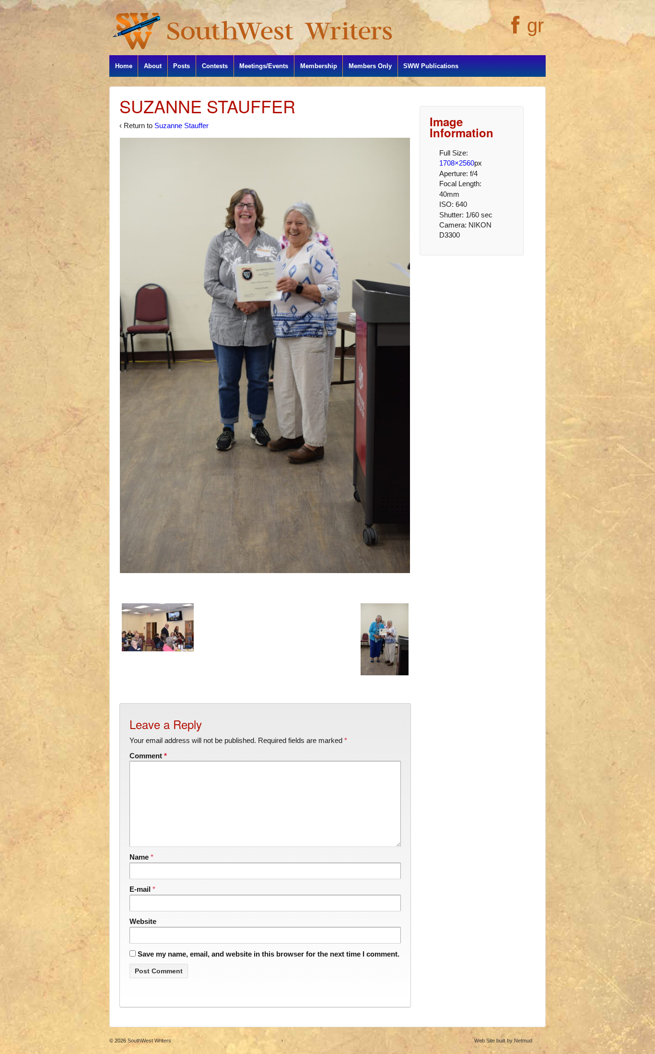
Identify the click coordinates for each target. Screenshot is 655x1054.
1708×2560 (456, 163)
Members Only (370, 66)
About (153, 66)
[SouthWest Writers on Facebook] (514, 30)
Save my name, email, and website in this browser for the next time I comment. (268, 954)
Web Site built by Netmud (503, 1040)
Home (123, 66)
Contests (215, 66)
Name (139, 857)
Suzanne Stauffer (181, 125)
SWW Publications (430, 66)
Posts (181, 66)
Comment (148, 756)
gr (535, 25)
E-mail (140, 889)
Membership (318, 66)
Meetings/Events (263, 66)
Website (142, 921)
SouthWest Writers (148, 1040)
